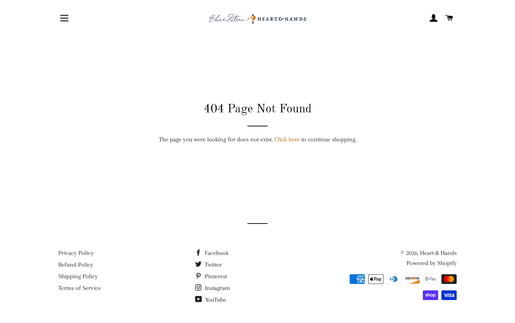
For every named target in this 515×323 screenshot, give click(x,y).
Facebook (216, 253)
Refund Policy (75, 264)
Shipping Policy (78, 276)
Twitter (212, 264)
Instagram (216, 288)
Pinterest (215, 276)
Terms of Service (79, 288)
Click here (287, 139)
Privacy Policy (76, 253)
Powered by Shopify (432, 263)
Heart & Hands (438, 253)
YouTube (215, 299)
